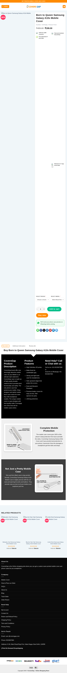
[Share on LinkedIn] (53, 330)
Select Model (55, 296)
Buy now (42, 315)
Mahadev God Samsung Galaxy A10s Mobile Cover (11, 542)
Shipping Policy (6, 620)
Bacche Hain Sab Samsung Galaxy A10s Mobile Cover (33, 542)
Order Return (5, 600)
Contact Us (4, 613)
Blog (2, 593)
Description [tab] (5, 346)
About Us (4, 590)
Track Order (5, 596)
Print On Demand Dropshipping (12, 648)
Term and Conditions (7, 623)
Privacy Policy (5, 626)
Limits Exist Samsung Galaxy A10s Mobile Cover (56, 542)
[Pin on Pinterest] (50, 330)
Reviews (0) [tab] (32, 346)
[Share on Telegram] (56, 330)
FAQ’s (3, 586)
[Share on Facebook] (40, 330)
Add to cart (54, 309)
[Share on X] (44, 330)
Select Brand (41, 296)
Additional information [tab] (19, 346)
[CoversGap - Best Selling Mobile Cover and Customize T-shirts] (33, 6)
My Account (4, 610)
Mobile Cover (5, 580)
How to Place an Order (8, 583)
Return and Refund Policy (9, 616)
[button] (5, 6)
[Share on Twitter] (47, 330)
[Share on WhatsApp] (37, 330)
